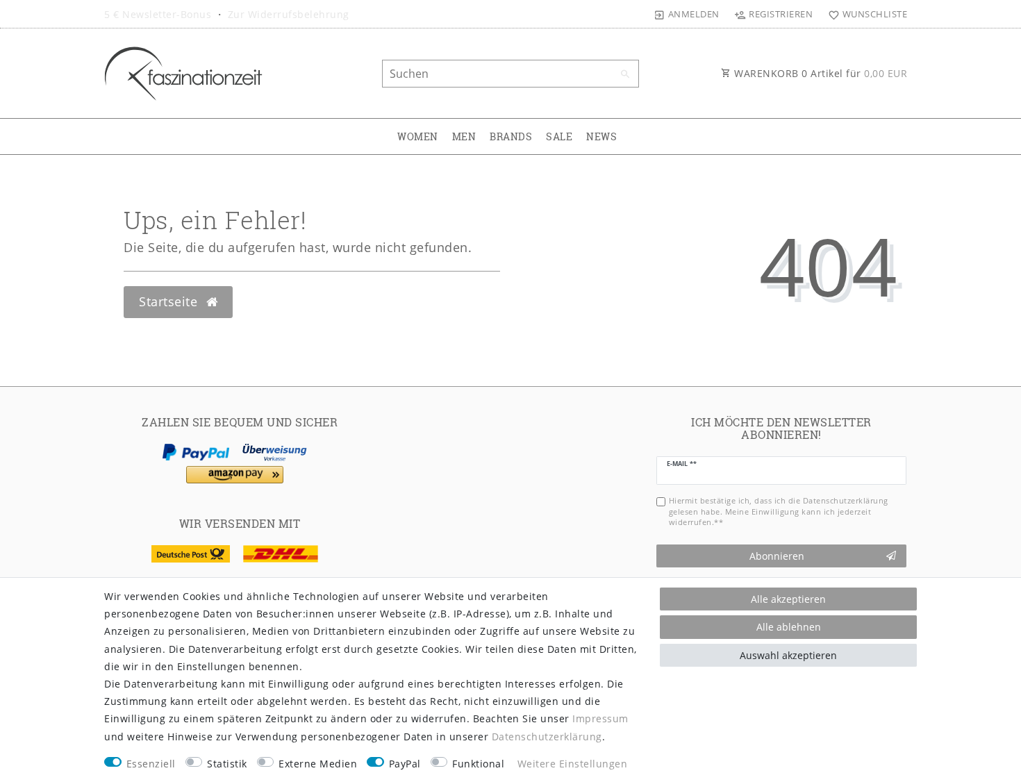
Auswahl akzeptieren (788, 655)
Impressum (600, 718)
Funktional (478, 763)
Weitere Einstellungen (572, 763)
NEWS (601, 136)
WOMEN (417, 136)
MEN (464, 136)
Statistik (227, 763)
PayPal (405, 763)
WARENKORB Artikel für (819, 73)
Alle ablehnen (788, 626)
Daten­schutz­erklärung (547, 736)
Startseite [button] (170, 301)
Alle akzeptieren (788, 599)
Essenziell (151, 763)
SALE (559, 136)
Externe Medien (318, 763)
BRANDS (511, 136)
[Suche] (625, 74)
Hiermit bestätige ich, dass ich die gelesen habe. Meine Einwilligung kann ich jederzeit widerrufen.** (778, 511)
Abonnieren (776, 556)
